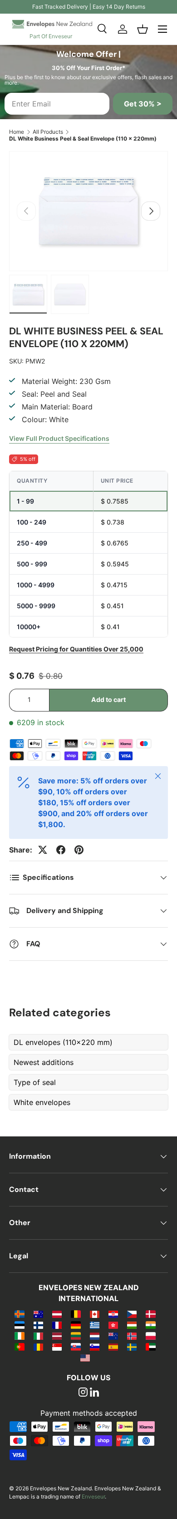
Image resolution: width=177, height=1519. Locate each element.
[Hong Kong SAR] (113, 1324)
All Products (48, 131)
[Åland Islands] (19, 1313)
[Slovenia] (94, 1346)
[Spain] (113, 1346)
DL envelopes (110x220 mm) (63, 1042)
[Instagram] (83, 1393)
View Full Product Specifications (59, 438)
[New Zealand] (113, 1335)
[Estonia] (19, 1324)
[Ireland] (19, 1335)
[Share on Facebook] (61, 850)
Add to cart (108, 699)
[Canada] (94, 1313)
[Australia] (38, 1313)
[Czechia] (132, 1313)
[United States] (85, 1357)
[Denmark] (150, 1313)
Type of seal (35, 1082)
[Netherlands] (94, 1335)
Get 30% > (143, 103)
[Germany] (75, 1324)
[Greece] (94, 1324)
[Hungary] (132, 1324)
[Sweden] (132, 1346)
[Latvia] (57, 1335)
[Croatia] (113, 1313)
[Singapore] (57, 1346)
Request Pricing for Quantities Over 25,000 (76, 649)
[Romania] (38, 1346)
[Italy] (38, 1335)
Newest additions (44, 1062)
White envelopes (42, 1102)
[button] (142, 29)
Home (16, 131)
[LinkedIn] (94, 1393)
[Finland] (38, 1324)
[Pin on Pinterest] (79, 850)
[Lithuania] (75, 1335)
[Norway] (132, 1335)
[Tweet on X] (43, 850)
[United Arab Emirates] (150, 1346)
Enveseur (93, 1496)
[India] (150, 1324)
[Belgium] (75, 1313)
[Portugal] (19, 1346)
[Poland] (150, 1335)
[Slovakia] (75, 1346)
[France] (57, 1324)
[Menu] (162, 29)
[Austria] (57, 1313)
